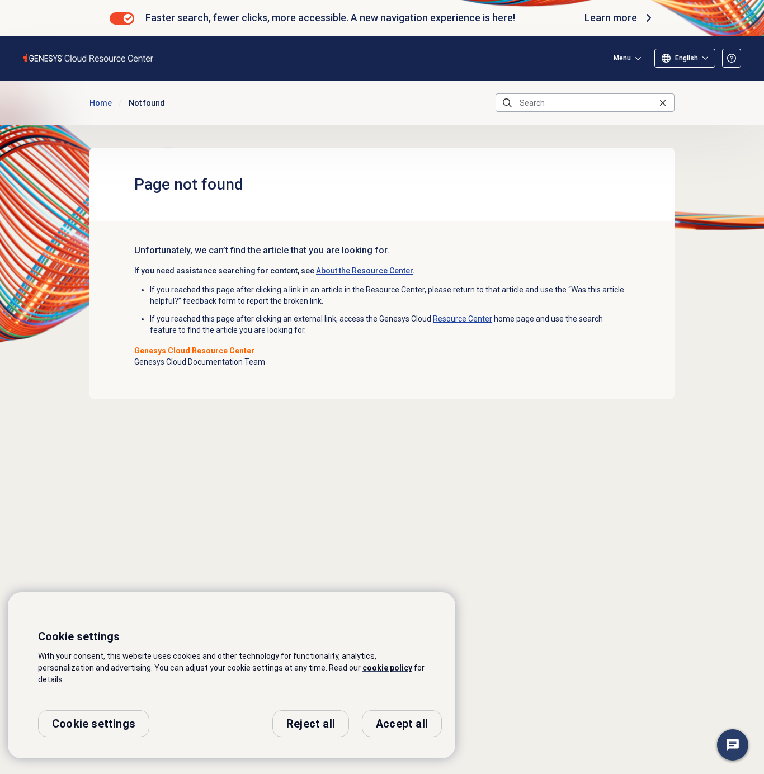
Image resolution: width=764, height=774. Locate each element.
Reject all (310, 723)
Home (100, 102)
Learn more (610, 17)
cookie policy (387, 667)
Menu (622, 58)
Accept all (402, 723)
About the (364, 270)
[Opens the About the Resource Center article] (731, 58)
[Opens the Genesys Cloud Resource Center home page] (88, 58)
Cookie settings (93, 723)
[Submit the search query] (507, 102)
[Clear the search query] (662, 102)
